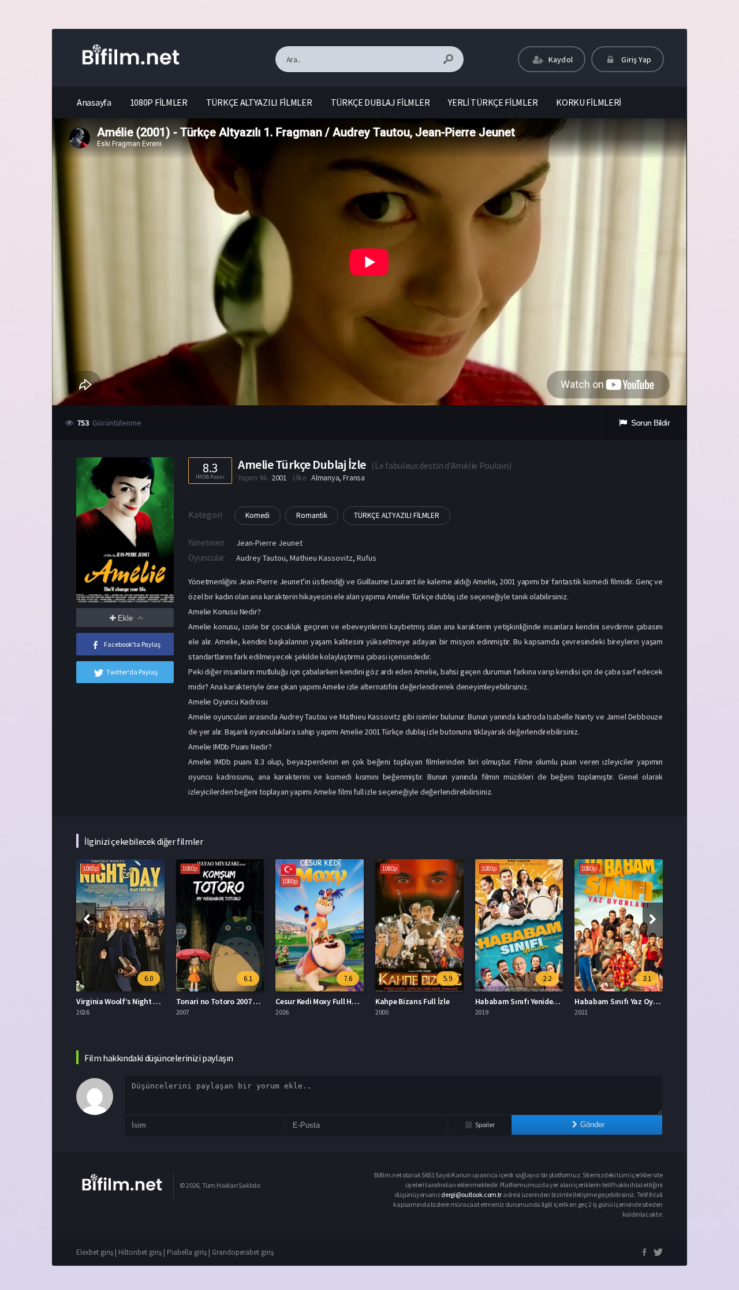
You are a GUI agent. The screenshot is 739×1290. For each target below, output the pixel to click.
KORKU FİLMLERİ (588, 102)
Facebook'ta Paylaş (132, 644)
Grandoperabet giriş (243, 1252)
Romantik (311, 515)
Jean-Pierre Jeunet (269, 543)
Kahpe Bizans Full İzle (412, 1001)
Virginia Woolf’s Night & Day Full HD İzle (144, 1001)
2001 (279, 477)
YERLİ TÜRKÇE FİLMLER (493, 102)
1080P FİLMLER (159, 102)
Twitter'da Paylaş (132, 672)
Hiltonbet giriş (140, 1252)
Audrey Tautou (261, 558)
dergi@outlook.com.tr (472, 1194)
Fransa (354, 477)
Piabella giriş (187, 1252)
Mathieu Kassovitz (321, 558)
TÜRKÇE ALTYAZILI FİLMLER (259, 102)
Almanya (325, 477)
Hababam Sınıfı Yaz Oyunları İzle (630, 1001)
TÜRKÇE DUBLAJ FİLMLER (380, 102)
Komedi (257, 515)
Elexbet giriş (94, 1252)
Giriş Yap (635, 59)
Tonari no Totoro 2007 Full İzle (227, 1001)
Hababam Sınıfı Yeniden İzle (523, 1001)
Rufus (366, 558)
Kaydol (560, 59)
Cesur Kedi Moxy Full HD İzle (322, 1001)
